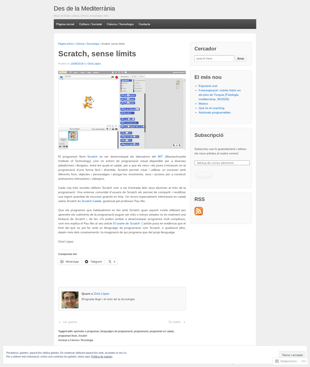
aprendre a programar (86, 331)
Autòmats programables (215, 112)
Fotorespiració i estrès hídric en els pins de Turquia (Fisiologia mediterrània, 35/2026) (220, 95)
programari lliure (67, 335)
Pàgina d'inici (66, 43)
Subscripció (209, 135)
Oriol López (94, 63)
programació (141, 331)
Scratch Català (91, 201)
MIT (160, 156)
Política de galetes (101, 356)
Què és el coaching (211, 108)
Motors (203, 103)
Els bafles (175, 322)
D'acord (204, 174)
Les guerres (70, 322)
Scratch (92, 156)
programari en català (162, 331)
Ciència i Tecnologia (87, 43)
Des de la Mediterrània (84, 8)
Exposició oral (208, 86)
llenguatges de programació (116, 331)
